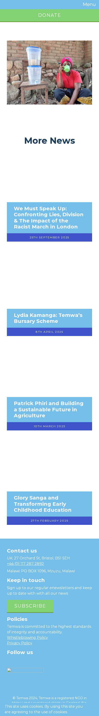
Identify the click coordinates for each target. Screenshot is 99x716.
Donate (49, 15)
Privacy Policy (19, 643)
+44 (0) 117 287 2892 (25, 563)
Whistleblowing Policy (27, 637)
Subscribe (30, 606)
